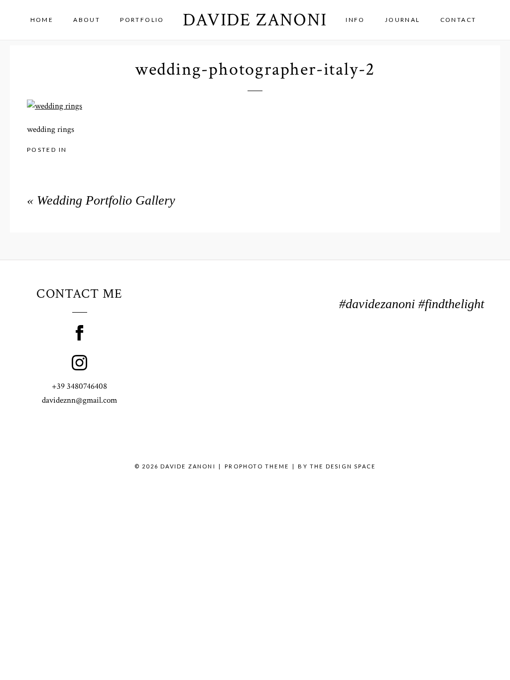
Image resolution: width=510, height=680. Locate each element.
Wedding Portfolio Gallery (106, 200)
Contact (458, 19)
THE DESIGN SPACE (343, 466)
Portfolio (142, 19)
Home (42, 19)
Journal (402, 19)
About (86, 19)
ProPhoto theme (257, 466)
